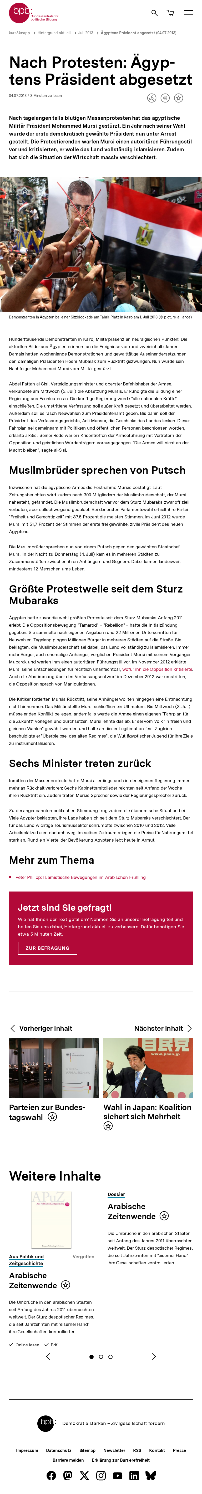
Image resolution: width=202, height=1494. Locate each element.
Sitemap (87, 1450)
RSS (137, 1450)
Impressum (27, 1450)
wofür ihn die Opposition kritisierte (157, 669)
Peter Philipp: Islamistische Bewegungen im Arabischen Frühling (81, 877)
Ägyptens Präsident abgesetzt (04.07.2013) (138, 33)
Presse (179, 1450)
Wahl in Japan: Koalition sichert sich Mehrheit (147, 1112)
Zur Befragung (48, 948)
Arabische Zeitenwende (33, 1280)
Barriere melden (68, 1460)
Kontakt (157, 1450)
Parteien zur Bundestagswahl (47, 1113)
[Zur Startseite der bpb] (34, 21)
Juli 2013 (85, 33)
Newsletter (114, 1450)
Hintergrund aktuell (54, 33)
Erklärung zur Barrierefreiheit (120, 1460)
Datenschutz (59, 1450)
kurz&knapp (19, 33)
